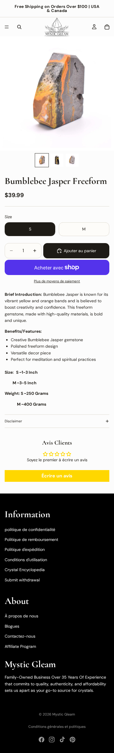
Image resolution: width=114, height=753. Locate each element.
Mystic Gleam (63, 714)
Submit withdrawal (22, 579)
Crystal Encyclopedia (25, 569)
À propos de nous (21, 616)
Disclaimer (13, 421)
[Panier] (107, 27)
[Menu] (6, 27)
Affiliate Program (20, 646)
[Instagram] (51, 739)
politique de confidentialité (30, 529)
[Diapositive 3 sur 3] (72, 160)
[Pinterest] (72, 739)
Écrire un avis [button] (57, 476)
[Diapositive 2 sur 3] (57, 160)
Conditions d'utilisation (26, 559)
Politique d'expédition (25, 549)
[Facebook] (41, 739)
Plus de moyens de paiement (57, 281)
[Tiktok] (62, 739)
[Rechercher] (19, 27)
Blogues (12, 626)
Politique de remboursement (31, 539)
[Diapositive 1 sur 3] (41, 160)
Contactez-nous (20, 636)
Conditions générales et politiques (57, 726)
